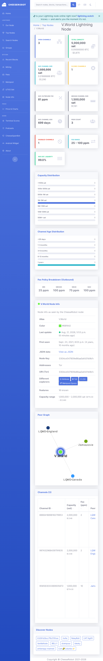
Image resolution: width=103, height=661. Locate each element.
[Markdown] (85, 4)
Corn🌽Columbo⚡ (66, 648)
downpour (66, 643)
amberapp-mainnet (45, 648)
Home (36, 25)
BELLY (54, 643)
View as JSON (66, 351)
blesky (77, 643)
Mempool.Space (69, 383)
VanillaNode (42, 643)
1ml (75, 379)
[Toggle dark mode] (90, 4)
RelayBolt (75, 638)
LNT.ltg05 (88, 638)
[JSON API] (79, 4)
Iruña (65, 638)
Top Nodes (47, 25)
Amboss (65, 379)
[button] (99, 4)
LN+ (84, 379)
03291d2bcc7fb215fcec (48, 638)
